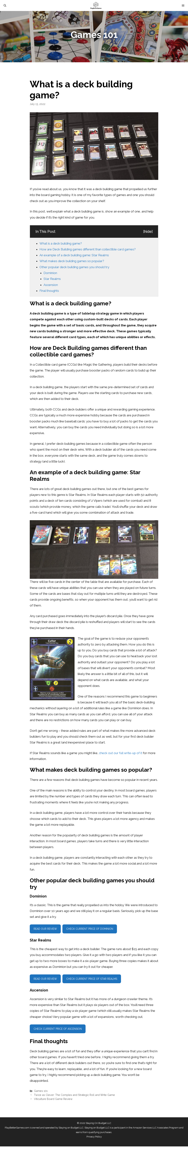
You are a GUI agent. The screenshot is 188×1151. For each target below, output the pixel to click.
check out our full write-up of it (120, 753)
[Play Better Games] (96, 5)
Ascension (51, 285)
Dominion (50, 273)
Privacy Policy (94, 1136)
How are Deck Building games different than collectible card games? (87, 249)
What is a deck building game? (60, 243)
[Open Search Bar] (5, 5)
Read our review (45, 978)
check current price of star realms (91, 978)
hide (148, 231)
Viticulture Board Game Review (53, 1098)
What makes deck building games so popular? (71, 261)
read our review (45, 928)
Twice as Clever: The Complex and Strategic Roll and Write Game (74, 1094)
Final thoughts (49, 291)
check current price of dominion (89, 928)
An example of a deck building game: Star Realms (74, 255)
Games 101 (41, 1090)
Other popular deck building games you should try (74, 267)
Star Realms (52, 279)
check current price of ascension (58, 1028)
